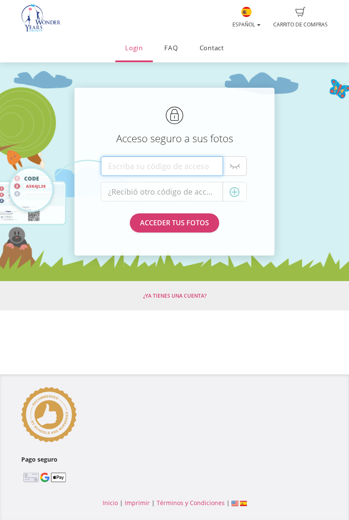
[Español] (243, 503)
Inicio (110, 503)
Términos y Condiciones (191, 503)
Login (134, 47)
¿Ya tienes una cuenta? (174, 295)
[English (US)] (235, 503)
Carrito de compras (300, 24)
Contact (212, 47)
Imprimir (137, 503)
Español (244, 24)
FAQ (171, 47)
